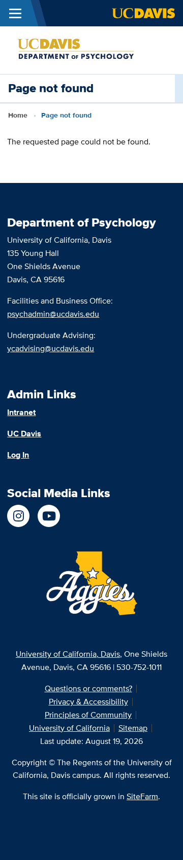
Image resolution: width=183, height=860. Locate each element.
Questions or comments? (88, 688)
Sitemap (132, 728)
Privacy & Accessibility (88, 701)
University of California (69, 728)
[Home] (87, 49)
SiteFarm (142, 796)
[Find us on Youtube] (49, 516)
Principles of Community (88, 715)
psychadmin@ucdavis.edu (53, 314)
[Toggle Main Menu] (15, 13)
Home (17, 115)
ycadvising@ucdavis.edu (50, 348)
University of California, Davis (68, 654)
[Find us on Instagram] (18, 516)
